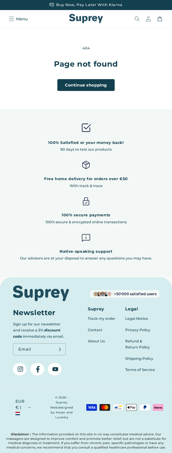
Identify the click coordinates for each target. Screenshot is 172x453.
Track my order (101, 318)
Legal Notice (136, 318)
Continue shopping (86, 85)
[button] (11, 19)
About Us (96, 341)
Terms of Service (140, 369)
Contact (95, 330)
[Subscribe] (60, 349)
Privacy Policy (137, 330)
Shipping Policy (139, 358)
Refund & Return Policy (137, 344)
